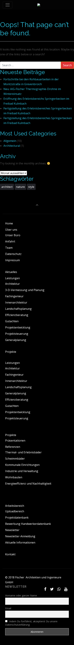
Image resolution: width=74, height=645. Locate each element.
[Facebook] (45, 589)
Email (8, 608)
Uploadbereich (14, 511)
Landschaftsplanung (18, 309)
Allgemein (9, 141)
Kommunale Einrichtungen (22, 465)
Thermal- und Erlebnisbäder (23, 452)
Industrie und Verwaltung (21, 471)
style (31, 187)
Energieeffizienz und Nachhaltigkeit (28, 483)
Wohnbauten (13, 477)
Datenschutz (13, 254)
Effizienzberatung (16, 315)
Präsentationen (15, 440)
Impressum (12, 260)
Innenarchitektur (16, 302)
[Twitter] (52, 589)
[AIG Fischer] (38, 5)
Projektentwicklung (17, 327)
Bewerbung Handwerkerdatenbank (28, 524)
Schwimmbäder (15, 458)
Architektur (12, 284)
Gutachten (12, 321)
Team (9, 248)
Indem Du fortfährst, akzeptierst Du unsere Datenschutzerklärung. (31, 623)
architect (7, 187)
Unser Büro (12, 235)
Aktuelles (11, 272)
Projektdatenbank (17, 517)
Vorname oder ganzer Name (21, 595)
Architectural (11, 146)
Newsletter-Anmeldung (20, 536)
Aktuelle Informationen (20, 542)
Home (9, 223)
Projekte (10, 352)
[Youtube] (66, 589)
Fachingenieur (14, 296)
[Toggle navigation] (7, 4)
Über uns (11, 230)
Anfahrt (10, 241)
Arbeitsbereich (14, 506)
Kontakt (10, 554)
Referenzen (12, 447)
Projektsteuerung (16, 334)
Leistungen (12, 278)
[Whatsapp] (59, 589)
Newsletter (12, 530)
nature (20, 187)
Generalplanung (15, 340)
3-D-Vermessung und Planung (24, 290)
